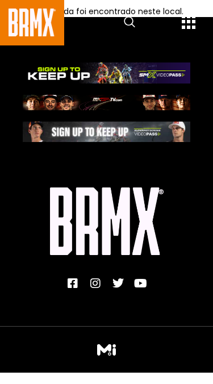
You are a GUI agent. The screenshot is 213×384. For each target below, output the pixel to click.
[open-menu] (189, 23)
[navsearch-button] (129, 22)
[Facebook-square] (72, 283)
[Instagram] (95, 283)
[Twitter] (118, 283)
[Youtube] (141, 283)
